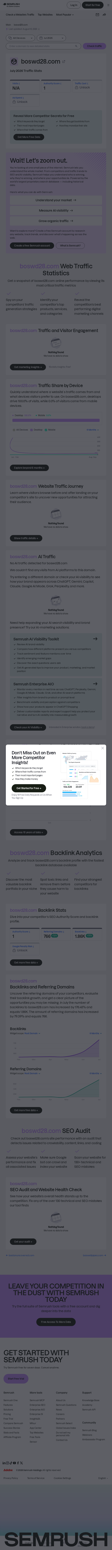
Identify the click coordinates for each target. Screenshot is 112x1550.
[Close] (102, 748)
